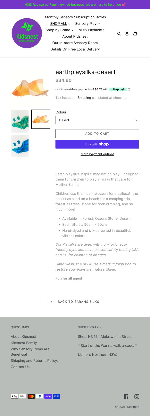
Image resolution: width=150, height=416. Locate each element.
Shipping (84, 98)
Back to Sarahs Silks (78, 302)
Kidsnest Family (24, 343)
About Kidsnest (23, 337)
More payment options (97, 154)
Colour (60, 112)
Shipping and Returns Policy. (34, 360)
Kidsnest (133, 407)
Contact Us (20, 367)
